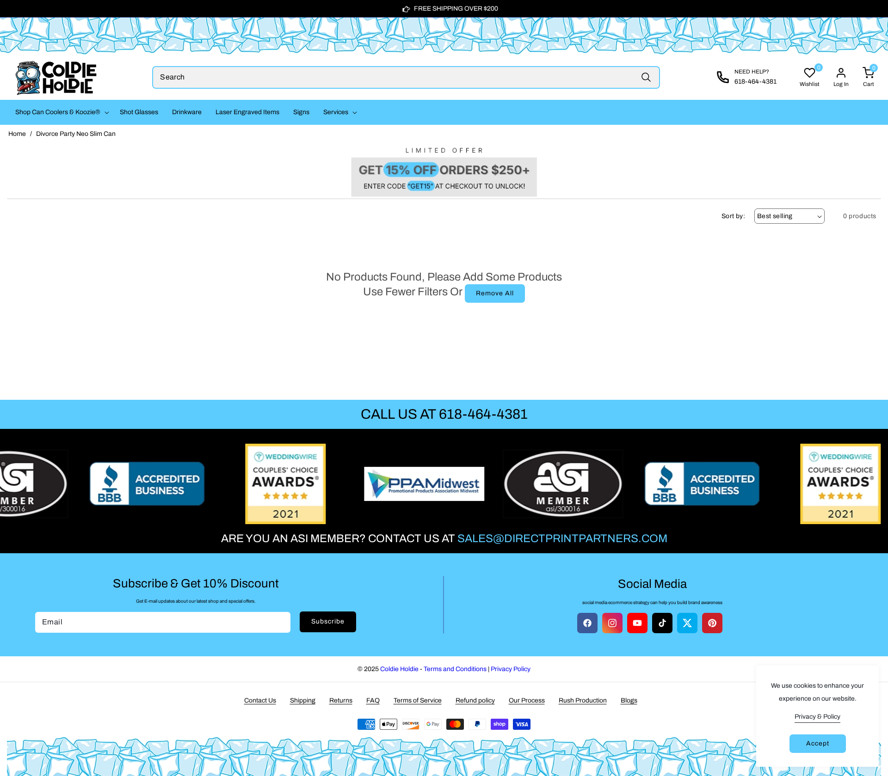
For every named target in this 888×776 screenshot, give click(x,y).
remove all (495, 293)
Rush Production (583, 700)
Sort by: (733, 216)
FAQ (373, 700)
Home (17, 133)
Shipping (302, 700)
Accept (817, 743)
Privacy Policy (510, 669)
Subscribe (328, 621)
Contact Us (260, 700)
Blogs (629, 700)
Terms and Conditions (455, 669)
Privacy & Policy (817, 716)
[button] (60, 112)
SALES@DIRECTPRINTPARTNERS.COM (562, 538)
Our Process (527, 700)
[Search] (646, 77)
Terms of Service (418, 700)
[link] (444, 170)
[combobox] (406, 77)
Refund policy (475, 700)
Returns (340, 700)
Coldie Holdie (399, 669)
